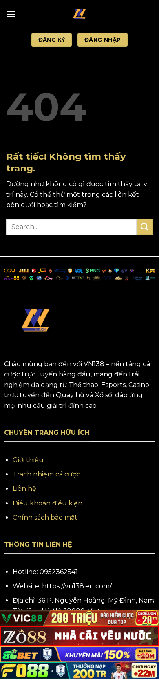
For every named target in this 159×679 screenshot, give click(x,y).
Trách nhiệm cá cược (46, 474)
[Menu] (11, 14)
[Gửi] (145, 227)
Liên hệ (24, 488)
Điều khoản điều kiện (47, 503)
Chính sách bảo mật (45, 517)
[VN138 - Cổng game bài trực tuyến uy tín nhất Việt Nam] (80, 14)
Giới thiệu (28, 460)
